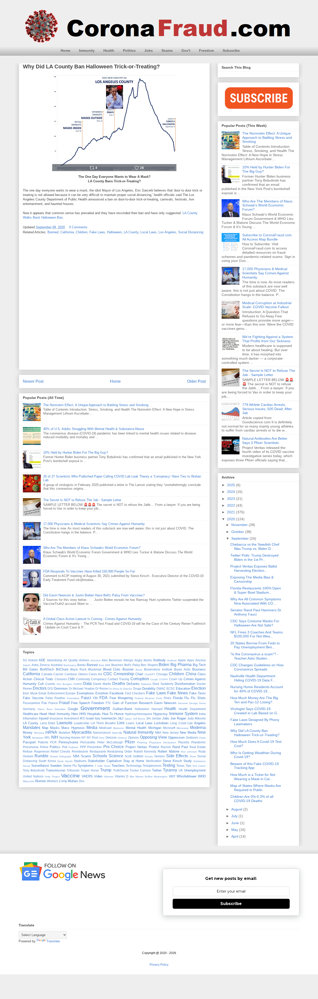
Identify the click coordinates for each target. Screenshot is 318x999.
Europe (71, 693)
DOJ (50, 688)
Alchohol (95, 660)
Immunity (87, 50)
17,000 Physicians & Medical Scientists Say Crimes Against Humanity (94, 524)
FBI (95, 698)
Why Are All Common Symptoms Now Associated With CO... (255, 601)
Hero (74, 714)
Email (42, 693)
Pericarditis (87, 742)
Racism (166, 747)
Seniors (159, 756)
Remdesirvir (80, 751)
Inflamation (30, 718)
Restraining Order (119, 751)
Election (198, 688)
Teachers (118, 765)
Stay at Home (133, 761)
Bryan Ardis (182, 669)
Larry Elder (47, 723)
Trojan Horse (90, 770)
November (240, 525)
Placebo (183, 742)
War (132, 776)
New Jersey (170, 732)
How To (107, 714)
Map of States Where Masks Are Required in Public (255, 788)
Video (98, 776)
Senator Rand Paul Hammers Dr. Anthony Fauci (256, 612)
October (238, 532)
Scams (167, 50)
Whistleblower (187, 776)
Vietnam (108, 776)
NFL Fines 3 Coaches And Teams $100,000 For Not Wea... (256, 634)
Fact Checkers (135, 693)
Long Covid (178, 723)
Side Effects (177, 756)
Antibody (159, 660)
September (240, 538)
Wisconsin (28, 781)
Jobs (148, 50)
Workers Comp (57, 781)
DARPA (78, 684)
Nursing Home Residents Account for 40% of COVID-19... (256, 689)
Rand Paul (180, 747)
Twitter (156, 770)
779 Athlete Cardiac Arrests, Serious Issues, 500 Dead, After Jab (267, 409)
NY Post (92, 737)
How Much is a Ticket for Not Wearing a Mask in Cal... (252, 777)
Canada (46, 674)
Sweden (56, 765)
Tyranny (170, 770)
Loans (130, 723)
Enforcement (56, 693)
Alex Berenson (112, 660)
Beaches (117, 664)
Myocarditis (82, 732)
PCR (53, 742)
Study (187, 761)
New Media (188, 732)
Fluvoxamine (31, 703)
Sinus (193, 756)
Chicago (162, 674)
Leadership (81, 723)
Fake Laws (97, 232)
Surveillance (40, 765)
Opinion (133, 737)
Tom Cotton (199, 765)
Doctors (39, 688)
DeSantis (133, 684)
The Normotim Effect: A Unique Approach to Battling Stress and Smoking (95, 405)
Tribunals (73, 770)
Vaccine (70, 775)
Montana (39, 732)
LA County (131, 232)
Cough (154, 679)
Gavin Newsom (165, 703)
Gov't (185, 50)
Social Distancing (190, 232)
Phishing (142, 742)
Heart (43, 714)
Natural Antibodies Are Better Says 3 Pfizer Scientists (264, 440)
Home (65, 50)
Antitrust (172, 660)
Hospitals (94, 714)
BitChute (62, 669)
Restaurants (98, 751)
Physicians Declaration (162, 742)
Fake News (177, 693)
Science (116, 756)
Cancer (58, 674)
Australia (57, 664)
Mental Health (136, 728)
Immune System (183, 714)
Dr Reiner (102, 688)
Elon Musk (30, 693)
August (237, 809)
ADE (42, 660)
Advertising (54, 660)
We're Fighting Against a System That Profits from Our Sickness (267, 339)
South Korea (47, 760)
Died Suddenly (163, 683)
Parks (202, 737)
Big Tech (199, 665)
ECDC (170, 688)
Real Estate (198, 747)
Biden (164, 665)
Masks (55, 728)
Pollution (74, 747)
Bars (101, 665)
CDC (107, 674)
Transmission (55, 770)
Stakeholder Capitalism (104, 761)
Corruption (139, 679)
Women (40, 781)
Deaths (118, 683)
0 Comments (78, 227)
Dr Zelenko (126, 688)
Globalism (60, 709)
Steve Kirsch (172, 761)
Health (108, 50)
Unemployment (195, 770)
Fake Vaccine (33, 698)
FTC (108, 703)
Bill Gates (30, 669)
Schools (100, 756)
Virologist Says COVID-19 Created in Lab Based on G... (255, 711)
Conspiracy (98, 679)
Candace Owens (76, 674)
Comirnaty (83, 679)
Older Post (196, 381)
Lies (120, 723)
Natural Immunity (138, 732)
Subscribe (231, 50)
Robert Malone (168, 751)
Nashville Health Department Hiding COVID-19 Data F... (252, 678)
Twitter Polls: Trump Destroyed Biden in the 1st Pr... (254, 557)
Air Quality (70, 660)
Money (28, 732)
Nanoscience (102, 732)
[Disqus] (114, 303)
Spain (60, 761)
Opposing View (153, 737)
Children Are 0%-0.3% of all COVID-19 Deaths (251, 799)
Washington (160, 776)
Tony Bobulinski (34, 770)
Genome (183, 703)
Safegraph (65, 756)
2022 (231, 505)
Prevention (94, 747)
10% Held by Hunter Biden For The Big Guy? (75, 452)
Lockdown (161, 723)
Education (183, 688)
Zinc (81, 781)
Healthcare (30, 714)
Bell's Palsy (132, 664)
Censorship (124, 674)
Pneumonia (31, 747)
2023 (231, 499)
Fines (167, 698)
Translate (53, 941)
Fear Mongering (121, 698)
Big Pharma (181, 665)
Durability (149, 688)
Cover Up (176, 679)
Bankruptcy (70, 665)
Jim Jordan (153, 718)
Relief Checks (60, 751)
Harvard (157, 709)
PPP (83, 747)
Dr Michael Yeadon (82, 688)
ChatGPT (150, 674)
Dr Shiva (114, 688)
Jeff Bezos (139, 718)
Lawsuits (64, 723)
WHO (202, 776)
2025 (231, 485)
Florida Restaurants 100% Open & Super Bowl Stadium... (255, 590)
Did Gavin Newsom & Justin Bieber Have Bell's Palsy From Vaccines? (94, 595)
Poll (64, 747)
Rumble (41, 756)
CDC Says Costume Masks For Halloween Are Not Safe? (254, 623)
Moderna (198, 727)
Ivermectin (109, 718)
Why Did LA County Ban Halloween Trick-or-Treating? (254, 733)
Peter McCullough (110, 742)
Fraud (64, 703)
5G (25, 660)
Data (87, 683)
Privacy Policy (159, 964)
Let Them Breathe (103, 723)
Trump (105, 770)
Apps (190, 660)
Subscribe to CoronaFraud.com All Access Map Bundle (267, 237)
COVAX (163, 679)
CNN (71, 679)
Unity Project (52, 776)
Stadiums (80, 760)
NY (83, 737)
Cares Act (95, 674)
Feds (159, 698)
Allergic (128, 660)
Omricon (122, 737)
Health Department (192, 709)
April (235, 836)
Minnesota (183, 728)
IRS (82, 718)
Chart (139, 674)
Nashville (117, 732)
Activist (33, 660)
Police (44, 747)
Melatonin (118, 728)
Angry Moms (143, 660)
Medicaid (105, 727)
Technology (134, 765)
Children (81, 232)
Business (199, 669)
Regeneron (41, 751)
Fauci (86, 698)
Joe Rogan (178, 718)
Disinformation (185, 684)
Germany (29, 709)
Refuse (28, 751)
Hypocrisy (160, 714)
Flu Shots (198, 698)
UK (181, 770)
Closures (61, 679)
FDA (103, 698)
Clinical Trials (43, 679)
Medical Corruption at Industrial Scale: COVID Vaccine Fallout (266, 305)
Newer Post (33, 381)
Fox (44, 703)
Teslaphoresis (152, 765)
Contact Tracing (118, 679)
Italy (97, 718)
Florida (178, 698)
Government (95, 708)
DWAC (161, 688)
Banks (81, 664)
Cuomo (50, 683)
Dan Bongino (64, 684)
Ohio (101, 737)
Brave (139, 669)
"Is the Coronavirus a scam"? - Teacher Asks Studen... (254, 656)
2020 (231, 519)
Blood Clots (112, 669)
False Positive (55, 698)
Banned (52, 232)
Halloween (114, 232)
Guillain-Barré (122, 709)
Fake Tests (197, 693)
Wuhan (73, 781)
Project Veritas (136, 747)
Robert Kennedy (145, 751)
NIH (54, 737)
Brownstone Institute (158, 669)
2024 (231, 492)
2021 (231, 512)
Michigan (154, 728)
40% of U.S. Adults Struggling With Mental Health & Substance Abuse (93, 429)
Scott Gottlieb (134, 756)
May (235, 830)
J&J (120, 718)
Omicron (111, 737)
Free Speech (80, 703)
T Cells (99, 765)
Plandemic (198, 742)
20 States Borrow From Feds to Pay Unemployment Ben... (255, 645)
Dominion (61, 688)
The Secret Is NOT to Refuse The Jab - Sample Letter (82, 500)
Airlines (84, 660)
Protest (154, 747)
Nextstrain (37, 737)
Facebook (117, 693)
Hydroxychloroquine (138, 713)
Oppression (176, 737)
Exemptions (85, 693)
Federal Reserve (145, 698)
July (234, 816)
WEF (172, 776)
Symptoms (85, 765)
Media (91, 727)
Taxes (107, 765)
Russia (54, 756)
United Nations (33, 776)
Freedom (206, 50)
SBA (76, 756)
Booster (128, 669)
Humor (119, 714)
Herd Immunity (59, 714)
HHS (82, 714)
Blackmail (94, 669)
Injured (43, 718)
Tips (188, 765)
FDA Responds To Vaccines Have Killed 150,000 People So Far (89, 571)
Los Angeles (167, 232)
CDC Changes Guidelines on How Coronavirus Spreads (256, 667)
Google (73, 709)
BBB (107, 665)
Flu (186, 698)
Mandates (31, 727)
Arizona (200, 660)
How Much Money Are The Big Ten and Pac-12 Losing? (254, 700)
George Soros (197, 703)
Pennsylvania (68, 742)
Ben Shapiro (149, 664)
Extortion (101, 693)
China (191, 674)
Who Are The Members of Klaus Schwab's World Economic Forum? (91, 548)
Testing (168, 765)
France (53, 703)
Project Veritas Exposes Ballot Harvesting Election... (253, 568)
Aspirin (27, 665)
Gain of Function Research (133, 703)
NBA (158, 732)
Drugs (137, 688)
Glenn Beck (45, 709)
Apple (182, 660)
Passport (29, 742)
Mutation (64, 732)
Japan (128, 718)
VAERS (87, 776)
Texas (180, 765)
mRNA (51, 732)
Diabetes (146, 684)
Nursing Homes (70, 737)
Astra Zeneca (41, 664)
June (235, 823)
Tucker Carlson (140, 770)
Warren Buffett (144, 776)
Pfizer (130, 742)
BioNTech (47, 669)
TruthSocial (120, 770)
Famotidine (73, 698)
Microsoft (169, 727)
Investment (71, 718)
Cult (41, 684)
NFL (47, 737)
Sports (69, 761)
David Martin (102, 683)
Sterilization (153, 760)
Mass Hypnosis (72, 728)
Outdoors (192, 737)
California (67, 232)
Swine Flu (70, 765)
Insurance (56, 718)
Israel (90, 718)
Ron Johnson (189, 751)
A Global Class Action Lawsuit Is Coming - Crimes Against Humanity (92, 619)
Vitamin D (121, 776)
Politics (129, 50)
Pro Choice (113, 747)
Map (45, 728)
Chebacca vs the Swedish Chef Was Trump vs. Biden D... (254, 546)
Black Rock (78, 669)
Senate (149, 756)
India (202, 713)
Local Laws (148, 232)
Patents (43, 742)
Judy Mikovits (196, 718)
